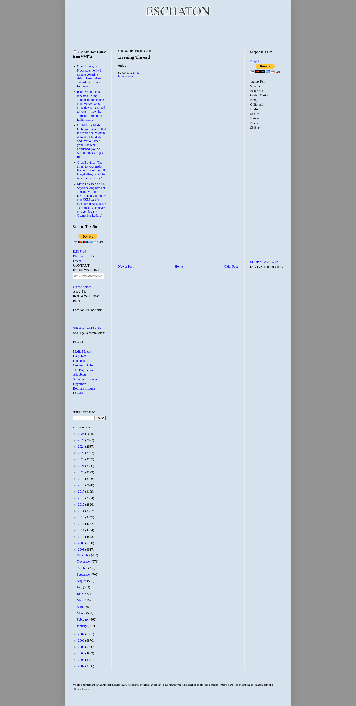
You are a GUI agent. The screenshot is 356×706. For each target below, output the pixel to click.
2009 (81, 543)
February (83, 619)
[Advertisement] (178, 33)
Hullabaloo (80, 360)
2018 (81, 485)
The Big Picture (83, 370)
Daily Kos (79, 356)
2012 (81, 523)
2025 (81, 440)
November (84, 561)
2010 (81, 536)
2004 (81, 653)
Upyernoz (79, 384)
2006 (81, 640)
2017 (81, 491)
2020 (81, 472)
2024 (81, 446)
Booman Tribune (84, 388)
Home (179, 266)
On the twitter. (82, 287)
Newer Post (126, 266)
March (81, 613)
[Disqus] (178, 140)
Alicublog (79, 374)
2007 (81, 634)
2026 (81, 434)
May (80, 600)
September (84, 574)
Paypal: (255, 61)
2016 (81, 498)
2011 (81, 530)
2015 (81, 504)
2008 (81, 549)
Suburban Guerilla (85, 379)
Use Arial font (87, 52)
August (82, 581)
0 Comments (125, 76)
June (80, 593)
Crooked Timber (83, 365)
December (84, 555)
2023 (81, 453)
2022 (81, 459)
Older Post (231, 266)
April (80, 606)
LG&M (78, 393)
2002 (81, 666)
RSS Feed (79, 251)
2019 (81, 479)
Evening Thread (134, 57)
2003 (81, 659)
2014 (81, 511)
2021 (81, 466)
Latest (77, 261)
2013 (81, 517)
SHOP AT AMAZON (87, 328)
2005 (81, 647)
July (80, 587)
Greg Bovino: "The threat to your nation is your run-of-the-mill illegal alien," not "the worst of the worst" (91, 170)
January (82, 626)
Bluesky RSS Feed (85, 256)
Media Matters (82, 351)
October (82, 568)
